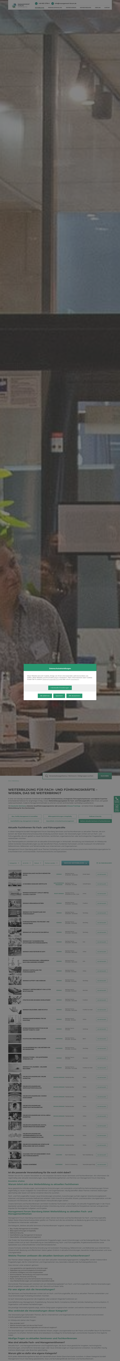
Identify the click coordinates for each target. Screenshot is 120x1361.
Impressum (75, 679)
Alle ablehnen (45, 696)
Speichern (59, 696)
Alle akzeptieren (74, 696)
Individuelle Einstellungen (60, 688)
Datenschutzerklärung (50, 679)
